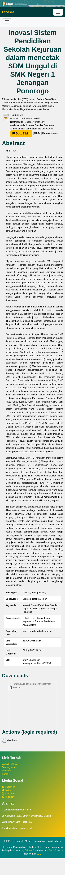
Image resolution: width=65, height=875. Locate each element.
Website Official (10, 764)
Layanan (6, 770)
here (39, 854)
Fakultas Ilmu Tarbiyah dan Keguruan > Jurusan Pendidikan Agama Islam (39, 621)
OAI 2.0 (52, 850)
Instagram (9, 793)
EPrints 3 (29, 850)
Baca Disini (22, 133)
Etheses (8, 12)
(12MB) (28, 133)
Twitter (8, 790)
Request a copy (50, 133)
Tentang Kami (9, 767)
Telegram (9, 797)
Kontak (5, 774)
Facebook (9, 786)
